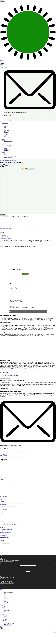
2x (10, 285)
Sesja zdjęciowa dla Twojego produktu (9, 623)
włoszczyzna (40, 328)
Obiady (11, 160)
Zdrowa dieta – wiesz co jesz (7, 591)
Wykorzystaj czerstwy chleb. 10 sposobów (7, 577)
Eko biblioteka (5, 616)
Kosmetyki (3, 607)
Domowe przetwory (3, 535)
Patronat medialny (3, 557)
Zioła (4, 606)
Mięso (8, 160)
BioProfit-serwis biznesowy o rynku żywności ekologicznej (9, 560)
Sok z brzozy (2, 578)
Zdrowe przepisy (4, 600)
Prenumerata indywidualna (7, 625)
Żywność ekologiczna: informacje (8, 592)
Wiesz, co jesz (14, 160)
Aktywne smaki (6, 615)
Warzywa (5, 596)
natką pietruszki (49, 244)
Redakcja (5, 621)
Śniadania (5, 601)
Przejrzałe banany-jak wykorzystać (5, 576)
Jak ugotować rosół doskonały (5, 580)
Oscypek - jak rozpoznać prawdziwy (6, 575)
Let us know (22, 311)
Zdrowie (3, 605)
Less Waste (2, 530)
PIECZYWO (5, 595)
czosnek (7, 335)
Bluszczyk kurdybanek (3, 579)
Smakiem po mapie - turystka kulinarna (6, 561)
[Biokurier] (2, 0)
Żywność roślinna (6, 598)
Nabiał (4, 594)
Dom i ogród (2, 540)
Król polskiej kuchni (4, 235)
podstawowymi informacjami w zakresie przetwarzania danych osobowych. (21, 118)
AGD (4, 611)
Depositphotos (8, 572)
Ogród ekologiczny (6, 609)
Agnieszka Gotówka (4, 165)
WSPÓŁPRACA (4, 620)
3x (11, 285)
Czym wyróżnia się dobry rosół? (5, 236)
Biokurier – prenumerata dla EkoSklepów (9, 624)
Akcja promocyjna (3, 504)
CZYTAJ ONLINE (4, 619)
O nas (1, 555)
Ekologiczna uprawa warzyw (7, 610)
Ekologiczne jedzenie (3, 160)
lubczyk (29, 362)
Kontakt (1, 556)
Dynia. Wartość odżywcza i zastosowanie (6, 582)
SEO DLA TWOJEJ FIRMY (7, 622)
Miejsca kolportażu (3, 558)
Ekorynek (3, 618)
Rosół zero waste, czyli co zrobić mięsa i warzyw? (6, 238)
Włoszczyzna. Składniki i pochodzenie (6, 581)
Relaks (3, 614)
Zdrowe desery (6, 602)
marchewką (37, 244)
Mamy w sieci (2, 559)
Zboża (4, 597)
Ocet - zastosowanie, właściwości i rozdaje (7, 583)
